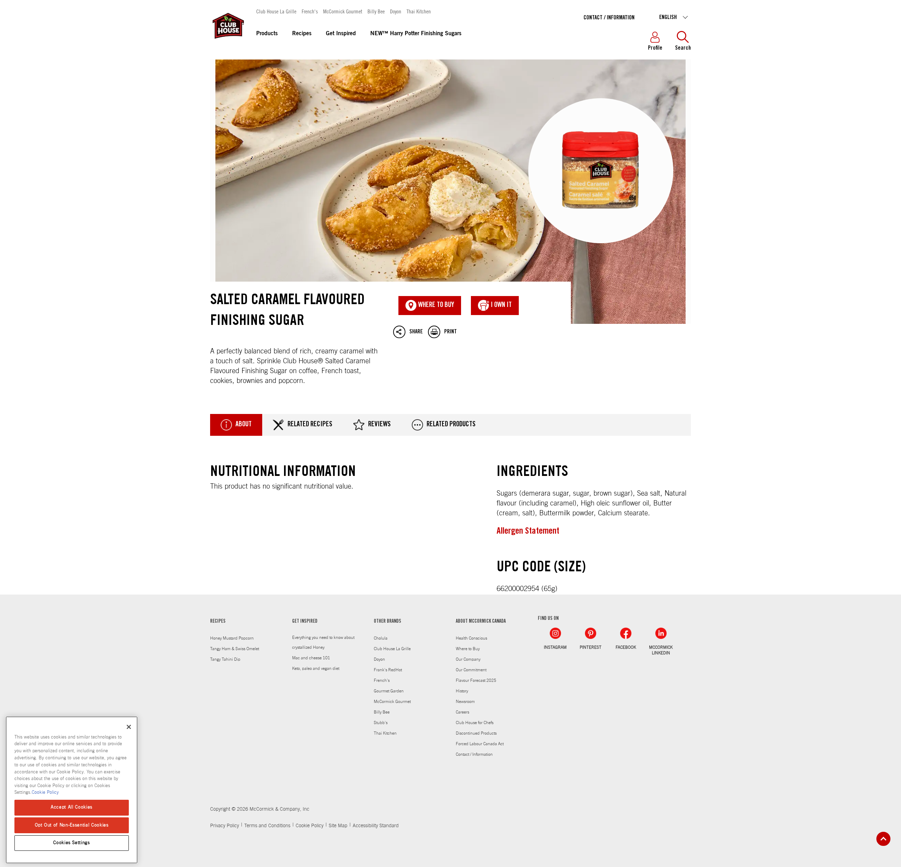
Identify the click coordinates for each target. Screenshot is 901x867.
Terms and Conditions (267, 825)
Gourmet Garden (389, 691)
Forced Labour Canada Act (480, 744)
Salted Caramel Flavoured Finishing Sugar (450, 191)
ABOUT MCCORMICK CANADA (481, 621)
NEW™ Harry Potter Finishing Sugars (415, 34)
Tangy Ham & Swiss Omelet (234, 649)
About (243, 424)
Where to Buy (468, 649)
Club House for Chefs (474, 723)
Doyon (395, 11)
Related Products (451, 424)
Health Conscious (471, 638)
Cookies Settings (71, 843)
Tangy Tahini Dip (225, 659)
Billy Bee (376, 11)
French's (310, 11)
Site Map (338, 825)
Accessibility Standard (376, 825)
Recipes (301, 34)
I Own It (500, 305)
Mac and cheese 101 (311, 658)
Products (267, 34)
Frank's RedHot (388, 670)
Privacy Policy (224, 825)
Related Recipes (310, 424)
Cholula (381, 638)
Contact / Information (609, 18)
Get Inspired (341, 34)
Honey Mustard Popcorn (232, 638)
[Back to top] (883, 839)
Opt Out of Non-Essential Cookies (72, 825)
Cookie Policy (309, 825)
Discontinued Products (476, 733)
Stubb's (381, 723)
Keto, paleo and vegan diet (315, 668)
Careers (462, 712)
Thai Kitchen (419, 11)
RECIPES (218, 621)
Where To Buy (435, 305)
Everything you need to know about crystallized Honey (323, 642)
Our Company (468, 659)
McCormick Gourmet (342, 11)
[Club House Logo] (227, 41)
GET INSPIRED (304, 621)
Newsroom (465, 701)
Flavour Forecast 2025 (476, 680)
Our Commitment (471, 670)
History (462, 691)
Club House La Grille (276, 11)
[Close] (129, 727)
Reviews (379, 424)
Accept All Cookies (72, 807)
